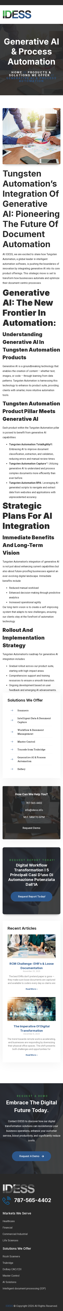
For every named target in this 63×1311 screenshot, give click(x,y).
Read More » (31, 989)
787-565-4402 (32, 1200)
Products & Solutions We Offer (30, 74)
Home (16, 72)
